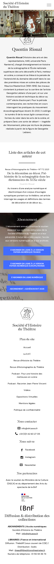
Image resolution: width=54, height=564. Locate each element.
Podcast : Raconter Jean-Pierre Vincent (27, 383)
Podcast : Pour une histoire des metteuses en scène (27, 375)
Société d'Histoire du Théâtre (16, 5)
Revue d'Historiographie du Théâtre (27, 367)
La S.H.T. (27, 354)
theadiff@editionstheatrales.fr (30, 550)
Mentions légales (27, 403)
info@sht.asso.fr (29, 428)
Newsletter (30, 465)
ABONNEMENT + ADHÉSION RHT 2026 (27, 289)
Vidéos (27, 390)
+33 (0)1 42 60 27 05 (29, 433)
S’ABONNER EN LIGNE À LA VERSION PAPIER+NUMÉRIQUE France (27, 251)
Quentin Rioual (27, 184)
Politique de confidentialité (27, 410)
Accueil (27, 347)
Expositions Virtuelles (27, 396)
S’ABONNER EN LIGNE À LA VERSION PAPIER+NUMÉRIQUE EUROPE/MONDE (27, 264)
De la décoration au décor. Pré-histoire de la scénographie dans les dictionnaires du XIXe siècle (27, 176)
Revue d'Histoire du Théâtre (27, 360)
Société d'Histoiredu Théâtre (27, 327)
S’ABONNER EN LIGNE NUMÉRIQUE (27, 277)
